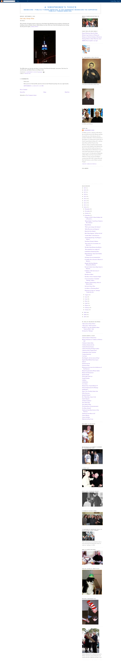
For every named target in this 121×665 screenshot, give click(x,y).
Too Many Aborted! (86, 408)
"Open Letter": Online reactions (89, 325)
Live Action (84, 384)
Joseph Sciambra (86, 378)
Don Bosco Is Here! (89, 274)
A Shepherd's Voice (60, 7)
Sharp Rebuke (88, 225)
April (86, 303)
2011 (85, 205)
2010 (85, 207)
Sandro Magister (85, 398)
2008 (85, 314)
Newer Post (22, 92)
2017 (85, 192)
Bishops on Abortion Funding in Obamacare (92, 37)
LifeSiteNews (85, 382)
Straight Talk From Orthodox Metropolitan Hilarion (91, 264)
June (86, 299)
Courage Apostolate (86, 354)
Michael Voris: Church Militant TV (90, 385)
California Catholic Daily (87, 343)
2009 (85, 312)
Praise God (27, 73)
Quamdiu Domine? (86, 395)
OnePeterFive (85, 389)
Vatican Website (85, 415)
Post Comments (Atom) (31, 95)
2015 (85, 196)
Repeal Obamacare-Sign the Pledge (90, 33)
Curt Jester (84, 356)
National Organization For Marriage (90, 387)
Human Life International (87, 372)
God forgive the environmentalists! (92, 257)
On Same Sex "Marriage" (87, 331)
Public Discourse (86, 393)
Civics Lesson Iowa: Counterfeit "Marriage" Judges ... (92, 279)
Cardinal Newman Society (88, 346)
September (87, 215)
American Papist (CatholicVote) (89, 337)
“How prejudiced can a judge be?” (92, 249)
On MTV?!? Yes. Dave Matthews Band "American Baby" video (90, 328)
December (87, 209)
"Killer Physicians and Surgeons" (92, 229)
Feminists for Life (86, 363)
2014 (85, 198)
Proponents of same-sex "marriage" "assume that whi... (92, 291)
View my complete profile (89, 163)
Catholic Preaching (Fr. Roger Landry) (90, 348)
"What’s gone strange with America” (93, 227)
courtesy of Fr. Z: (34, 26)
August (87, 294)
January (87, 309)
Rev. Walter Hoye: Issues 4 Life (89, 397)
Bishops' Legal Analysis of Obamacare (90, 35)
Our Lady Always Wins (90, 286)
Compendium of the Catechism (89, 352)
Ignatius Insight (85, 374)
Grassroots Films (85, 365)
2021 (85, 188)
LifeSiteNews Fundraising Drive (92, 251)
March (86, 305)
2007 (85, 316)
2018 (85, 190)
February (87, 307)
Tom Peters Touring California (91, 241)
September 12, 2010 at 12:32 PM (34, 86)
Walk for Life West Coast (87, 419)
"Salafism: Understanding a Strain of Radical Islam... (93, 283)
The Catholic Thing (86, 404)
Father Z (84, 361)
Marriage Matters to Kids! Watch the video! (91, 38)
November (87, 211)
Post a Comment (23, 89)
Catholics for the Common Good (89, 350)
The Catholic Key (86, 402)
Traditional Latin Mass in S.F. (88, 413)
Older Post (67, 92)
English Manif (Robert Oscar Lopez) (90, 360)
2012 (85, 203)
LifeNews (84, 380)
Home (45, 92)
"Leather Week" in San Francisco (92, 235)
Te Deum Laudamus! (86, 400)
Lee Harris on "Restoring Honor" (92, 288)
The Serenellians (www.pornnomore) (90, 406)
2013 (85, 200)
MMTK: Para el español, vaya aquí (90, 40)
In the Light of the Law (87, 376)
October (87, 213)
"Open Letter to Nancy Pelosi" (88, 323)
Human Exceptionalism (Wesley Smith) (91, 370)
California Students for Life (88, 345)
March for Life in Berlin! (90, 231)
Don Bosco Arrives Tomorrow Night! (93, 276)
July (86, 297)
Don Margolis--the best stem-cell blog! (90, 358)
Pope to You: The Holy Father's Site (90, 391)
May (86, 301)
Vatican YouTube (86, 417)
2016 (85, 194)
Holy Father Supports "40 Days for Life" (93, 233)
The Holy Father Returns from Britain (93, 247)
